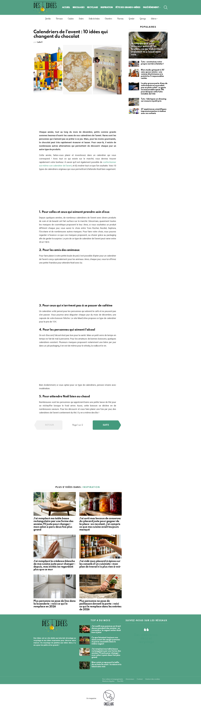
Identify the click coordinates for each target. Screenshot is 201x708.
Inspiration (107, 7)
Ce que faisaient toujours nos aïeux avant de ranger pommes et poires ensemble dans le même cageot (106, 641)
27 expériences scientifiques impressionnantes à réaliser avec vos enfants (153, 111)
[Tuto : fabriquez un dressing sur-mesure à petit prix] (134, 102)
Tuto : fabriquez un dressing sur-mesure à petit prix (153, 100)
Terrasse (59, 18)
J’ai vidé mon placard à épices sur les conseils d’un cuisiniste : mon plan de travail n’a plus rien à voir (99, 564)
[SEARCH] (166, 7)
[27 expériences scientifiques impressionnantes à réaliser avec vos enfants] (134, 111)
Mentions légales (108, 681)
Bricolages (78, 7)
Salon (81, 18)
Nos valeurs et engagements (112, 679)
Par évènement (151, 7)
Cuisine (71, 18)
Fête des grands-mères (128, 7)
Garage (143, 18)
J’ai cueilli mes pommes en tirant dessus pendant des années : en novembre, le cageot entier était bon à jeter (106, 629)
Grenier (131, 18)
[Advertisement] (77, 113)
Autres (153, 18)
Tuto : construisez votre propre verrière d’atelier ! (152, 63)
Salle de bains (94, 18)
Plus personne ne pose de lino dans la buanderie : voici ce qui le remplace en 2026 (55, 604)
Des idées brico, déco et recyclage (146, 638)
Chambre (108, 18)
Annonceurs (130, 679)
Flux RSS (120, 681)
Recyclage (92, 7)
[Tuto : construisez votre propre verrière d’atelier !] (134, 64)
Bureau (120, 18)
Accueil (66, 7)
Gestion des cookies (152, 679)
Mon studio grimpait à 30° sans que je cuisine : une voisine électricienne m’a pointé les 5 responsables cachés (153, 74)
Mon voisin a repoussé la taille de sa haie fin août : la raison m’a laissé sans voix (106, 664)
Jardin (47, 18)
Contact (140, 679)
